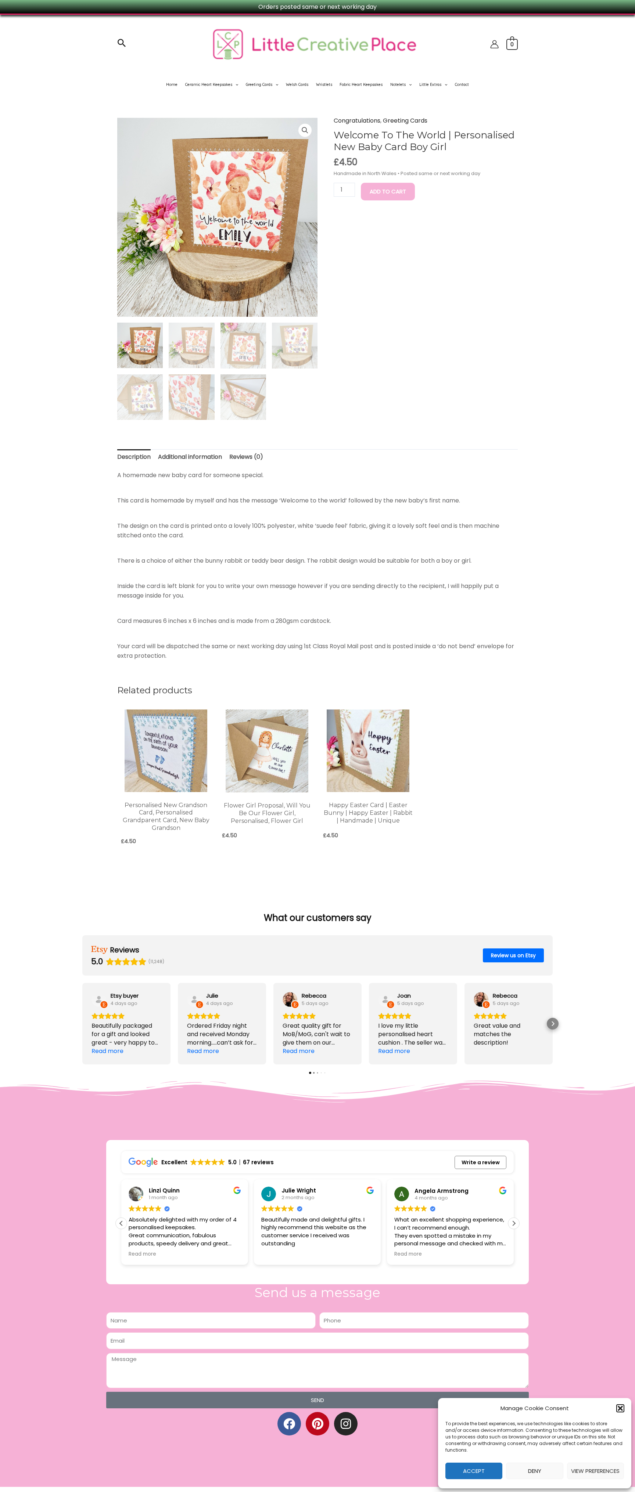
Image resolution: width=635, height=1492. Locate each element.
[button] (620, 1408)
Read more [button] (142, 1254)
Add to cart (388, 191)
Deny (534, 1471)
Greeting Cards (259, 84)
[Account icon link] (494, 44)
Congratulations (357, 120)
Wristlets (324, 84)
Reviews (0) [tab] (246, 457)
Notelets (398, 84)
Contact (462, 84)
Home (171, 84)
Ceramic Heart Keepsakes (208, 84)
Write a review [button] (481, 1162)
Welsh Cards (297, 84)
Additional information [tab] (190, 457)
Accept (474, 1471)
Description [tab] (134, 457)
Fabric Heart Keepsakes (361, 84)
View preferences (595, 1471)
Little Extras (430, 84)
